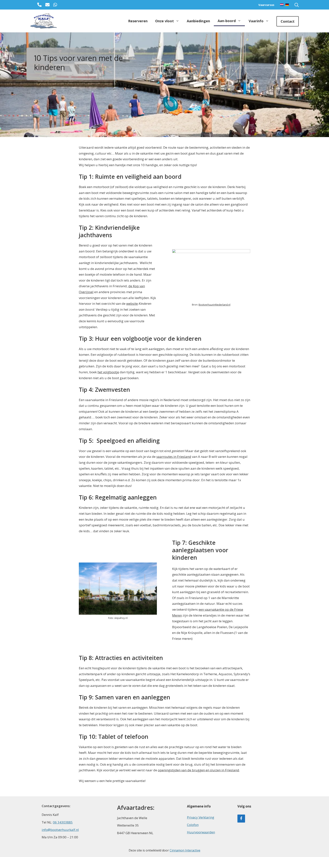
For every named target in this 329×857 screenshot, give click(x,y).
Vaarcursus (266, 5)
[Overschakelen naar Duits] (286, 5)
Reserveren (138, 21)
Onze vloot (164, 21)
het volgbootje (108, 372)
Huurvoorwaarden (201, 832)
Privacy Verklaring (200, 817)
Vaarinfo (256, 21)
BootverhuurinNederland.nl (214, 304)
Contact (288, 21)
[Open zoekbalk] (297, 5)
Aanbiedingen (198, 21)
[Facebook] (241, 819)
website (132, 303)
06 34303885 (63, 822)
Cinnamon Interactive (185, 850)
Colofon (193, 825)
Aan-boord (227, 20)
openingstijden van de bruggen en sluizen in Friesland (198, 770)
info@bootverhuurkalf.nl (60, 829)
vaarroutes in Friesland (173, 456)
